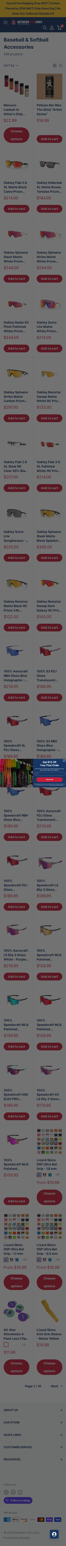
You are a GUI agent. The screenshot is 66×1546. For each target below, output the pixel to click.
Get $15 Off (49, 779)
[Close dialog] (64, 760)
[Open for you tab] (54, 1534)
